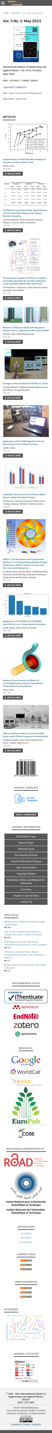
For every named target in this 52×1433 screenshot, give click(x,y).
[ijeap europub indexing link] (26, 1126)
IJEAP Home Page (26, 836)
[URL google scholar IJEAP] (26, 1065)
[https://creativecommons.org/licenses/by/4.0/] (26, 1421)
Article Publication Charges (26, 861)
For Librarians (26, 1242)
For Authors (26, 1237)
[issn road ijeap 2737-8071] (26, 1165)
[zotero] (26, 1027)
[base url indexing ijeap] (26, 1085)
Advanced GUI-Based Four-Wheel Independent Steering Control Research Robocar (24, 954)
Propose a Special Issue (26, 895)
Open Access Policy (26, 867)
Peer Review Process (26, 855)
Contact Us (26, 901)
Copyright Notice (26, 873)
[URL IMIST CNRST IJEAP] (26, 1215)
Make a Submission (26, 814)
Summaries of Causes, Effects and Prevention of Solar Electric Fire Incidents (25, 943)
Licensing (26, 889)
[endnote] (26, 1018)
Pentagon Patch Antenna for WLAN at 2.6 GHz (25, 383)
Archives (15, 13)
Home (6, 13)
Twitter (27, 1424)
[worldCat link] (26, 1076)
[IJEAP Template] (26, 802)
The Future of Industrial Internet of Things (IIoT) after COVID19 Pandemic (23, 933)
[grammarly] (26, 1036)
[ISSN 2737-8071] (26, 775)
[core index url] (26, 1137)
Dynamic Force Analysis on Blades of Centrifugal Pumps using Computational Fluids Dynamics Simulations (23, 683)
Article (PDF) (14, 174)
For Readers (26, 1233)
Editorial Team (26, 848)
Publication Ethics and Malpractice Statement (26, 881)
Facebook (16, 1424)
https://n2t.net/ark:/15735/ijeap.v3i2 (25, 93)
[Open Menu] (3, 3)
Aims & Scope (26, 842)
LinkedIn (36, 1424)
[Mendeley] (26, 1008)
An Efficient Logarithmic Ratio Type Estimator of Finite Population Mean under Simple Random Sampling (25, 213)
